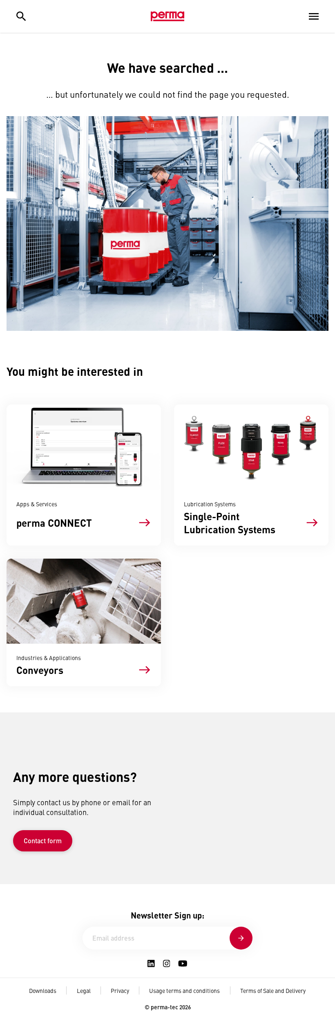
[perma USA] (167, 16)
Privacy (120, 990)
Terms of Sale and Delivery (273, 990)
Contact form (43, 840)
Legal (84, 990)
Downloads (42, 990)
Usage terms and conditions (184, 990)
